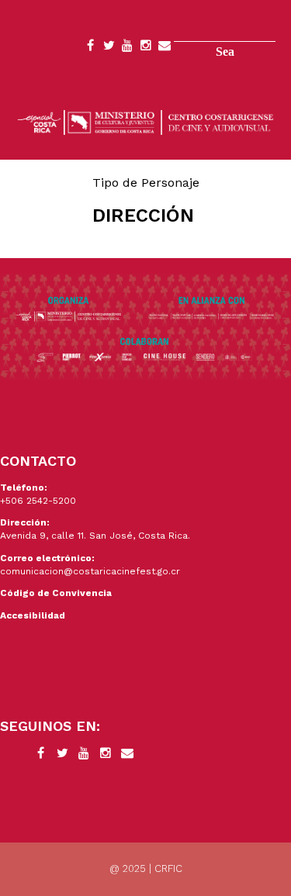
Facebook (90, 48)
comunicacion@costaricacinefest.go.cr (90, 571)
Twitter (108, 48)
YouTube (127, 48)
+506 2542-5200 (38, 500)
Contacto (164, 48)
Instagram (146, 48)
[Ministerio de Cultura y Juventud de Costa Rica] (145, 121)
